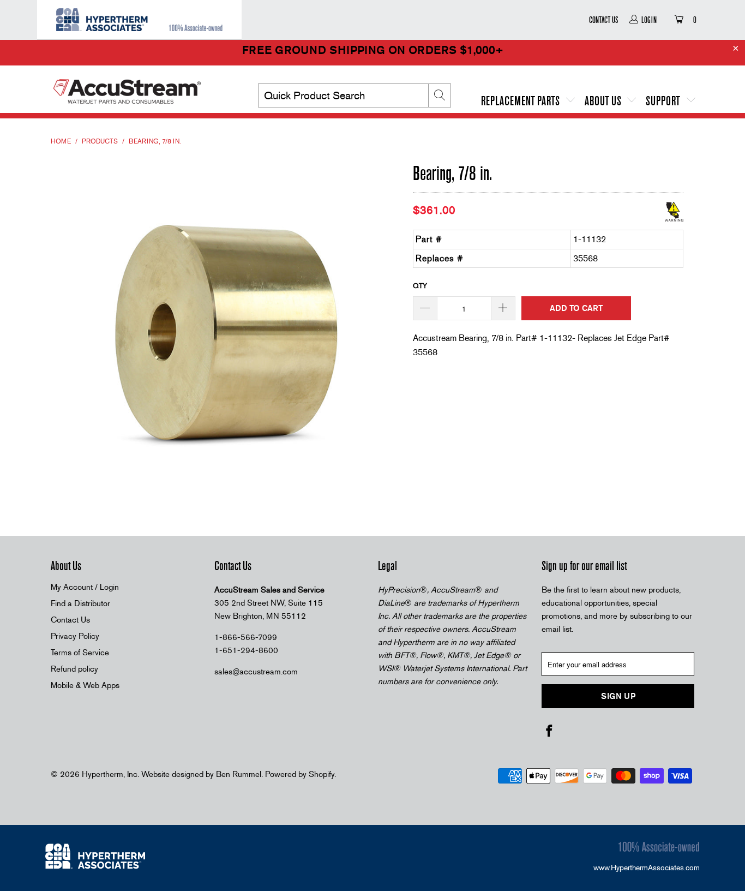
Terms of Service (80, 652)
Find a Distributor (80, 603)
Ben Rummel (238, 774)
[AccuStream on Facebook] (550, 732)
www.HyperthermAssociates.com (646, 867)
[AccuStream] (143, 87)
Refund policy (74, 668)
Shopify (321, 774)
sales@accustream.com (256, 671)
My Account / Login (85, 587)
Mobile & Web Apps (85, 685)
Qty (420, 285)
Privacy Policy (75, 636)
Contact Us (603, 19)
